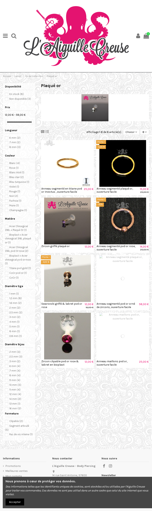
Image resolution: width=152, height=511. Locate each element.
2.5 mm (15, 312)
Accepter (15, 502)
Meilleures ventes (16, 471)
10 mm (15, 384)
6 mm (14, 137)
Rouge (14, 191)
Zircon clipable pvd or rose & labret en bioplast (60, 363)
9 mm (14, 380)
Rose (14, 167)
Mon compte (13, 476)
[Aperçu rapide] (73, 185)
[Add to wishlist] (62, 185)
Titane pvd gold (20, 268)
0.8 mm (15, 336)
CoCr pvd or (18, 272)
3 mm (14, 317)
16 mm (15, 408)
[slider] (6, 121)
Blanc (14, 163)
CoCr (14, 277)
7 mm (14, 142)
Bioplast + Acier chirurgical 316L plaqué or (18, 238)
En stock (16, 94)
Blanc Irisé (16, 172)
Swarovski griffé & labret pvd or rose (61, 305)
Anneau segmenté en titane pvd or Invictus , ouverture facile (61, 190)
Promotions (13, 466)
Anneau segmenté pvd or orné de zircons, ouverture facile (116, 305)
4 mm (14, 321)
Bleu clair (16, 177)
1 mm (14, 293)
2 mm (14, 307)
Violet (14, 186)
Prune (14, 205)
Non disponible (20, 98)
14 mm (15, 398)
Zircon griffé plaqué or (55, 246)
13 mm (14, 403)
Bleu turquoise (19, 181)
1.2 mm (15, 298)
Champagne (18, 210)
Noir (13, 195)
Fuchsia (15, 200)
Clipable (16, 421)
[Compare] (67, 185)
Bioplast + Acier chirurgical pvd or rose (18, 259)
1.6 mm (15, 302)
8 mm (15, 147)
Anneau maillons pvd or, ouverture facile (112, 363)
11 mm (14, 389)
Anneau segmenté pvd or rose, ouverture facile (116, 248)
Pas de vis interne (21, 434)
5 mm (14, 326)
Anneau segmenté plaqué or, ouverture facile (115, 190)
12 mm (15, 394)
